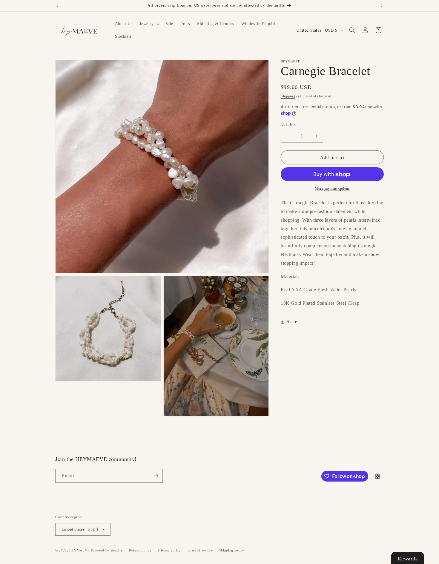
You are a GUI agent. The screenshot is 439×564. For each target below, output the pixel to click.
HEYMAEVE (79, 550)
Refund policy (140, 550)
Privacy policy (169, 550)
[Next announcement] (381, 5)
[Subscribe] (155, 476)
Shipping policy (231, 550)
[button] (149, 24)
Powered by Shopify (107, 550)
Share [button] (292, 322)
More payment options (332, 189)
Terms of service (200, 550)
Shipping (288, 96)
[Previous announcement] (57, 5)
